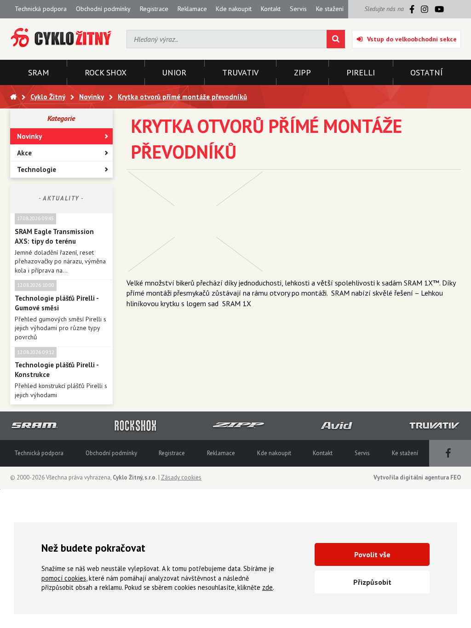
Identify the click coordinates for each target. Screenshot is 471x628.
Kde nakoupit (234, 9)
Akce (24, 152)
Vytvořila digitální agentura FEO (417, 477)
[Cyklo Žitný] (61, 38)
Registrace (154, 9)
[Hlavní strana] (13, 96)
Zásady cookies (181, 477)
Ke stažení (330, 9)
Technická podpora (41, 9)
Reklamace (192, 9)
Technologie (36, 169)
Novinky (29, 136)
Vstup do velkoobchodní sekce (412, 39)
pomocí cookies (63, 578)
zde (267, 587)
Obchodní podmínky (103, 9)
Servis (298, 9)
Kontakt (271, 9)
